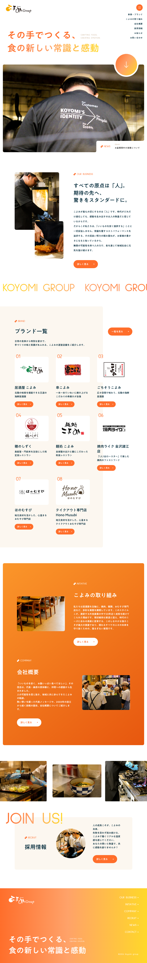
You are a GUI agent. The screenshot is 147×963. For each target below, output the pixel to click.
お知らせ (138, 33)
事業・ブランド (135, 14)
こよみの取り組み (134, 19)
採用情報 (138, 28)
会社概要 (138, 23)
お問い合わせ (136, 37)
